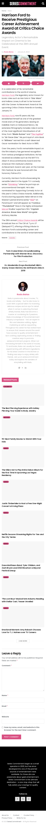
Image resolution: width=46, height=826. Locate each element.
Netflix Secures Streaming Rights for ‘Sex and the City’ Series (23, 535)
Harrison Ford (8, 95)
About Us (5, 815)
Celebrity (7, 387)
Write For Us (21, 818)
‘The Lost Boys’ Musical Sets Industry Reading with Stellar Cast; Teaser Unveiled (23, 600)
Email (5, 706)
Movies (6, 417)
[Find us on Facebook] (17, 799)
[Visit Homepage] (23, 3)
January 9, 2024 (23, 52)
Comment (7, 665)
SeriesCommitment (14, 822)
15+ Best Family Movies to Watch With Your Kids (21, 440)
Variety (12, 238)
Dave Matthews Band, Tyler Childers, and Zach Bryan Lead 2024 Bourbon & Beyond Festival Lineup (21, 568)
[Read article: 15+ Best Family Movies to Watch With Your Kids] (23, 426)
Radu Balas (8, 52)
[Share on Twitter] (24, 83)
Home (4, 11)
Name (5, 695)
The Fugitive (37, 134)
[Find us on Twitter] (23, 799)
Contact (16, 815)
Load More (23, 641)
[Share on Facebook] (9, 83)
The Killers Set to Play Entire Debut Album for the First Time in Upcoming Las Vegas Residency (22, 473)
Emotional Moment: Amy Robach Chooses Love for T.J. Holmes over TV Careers (21, 631)
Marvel (5, 209)
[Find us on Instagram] (28, 799)
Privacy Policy (7, 818)
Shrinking (12, 184)
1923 (32, 199)
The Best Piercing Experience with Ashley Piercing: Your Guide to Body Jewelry (20, 409)
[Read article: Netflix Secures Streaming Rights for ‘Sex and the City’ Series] (23, 521)
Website (5, 717)
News (10, 11)
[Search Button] (43, 3)
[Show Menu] (3, 3)
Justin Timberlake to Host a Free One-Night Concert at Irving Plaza (22, 504)
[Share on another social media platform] (37, 83)
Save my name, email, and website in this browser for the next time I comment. (21, 728)
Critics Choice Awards (27, 220)
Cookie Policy (29, 815)
